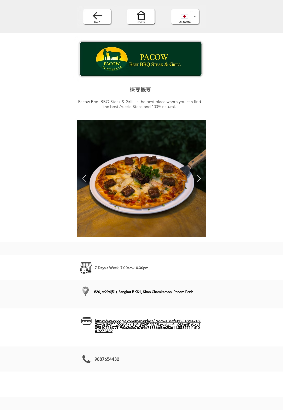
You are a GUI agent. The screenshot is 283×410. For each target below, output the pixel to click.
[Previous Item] (84, 178)
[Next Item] (199, 178)
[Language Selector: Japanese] (188, 16)
